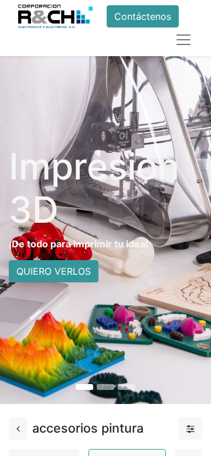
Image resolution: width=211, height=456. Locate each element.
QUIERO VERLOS (53, 271)
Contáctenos (142, 16)
